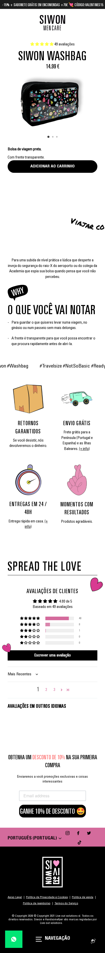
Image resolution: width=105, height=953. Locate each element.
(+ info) (84, 449)
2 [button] (53, 137)
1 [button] (48, 137)
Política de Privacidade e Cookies (47, 897)
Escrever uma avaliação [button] (52, 655)
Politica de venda (82, 897)
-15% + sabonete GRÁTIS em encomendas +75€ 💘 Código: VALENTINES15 (52, 4)
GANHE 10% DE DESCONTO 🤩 (52, 811)
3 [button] (57, 137)
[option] (52, 101)
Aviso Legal (15, 897)
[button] (42, 44)
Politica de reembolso (36, 903)
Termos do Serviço (66, 903)
